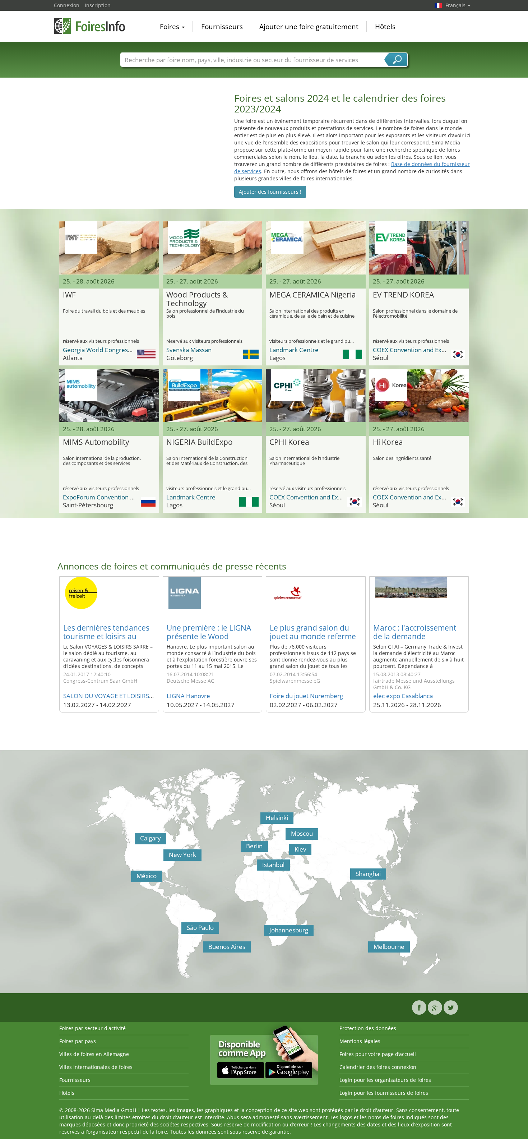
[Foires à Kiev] (291, 851)
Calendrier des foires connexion (377, 1067)
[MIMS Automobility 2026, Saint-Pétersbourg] (109, 395)
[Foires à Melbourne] (370, 949)
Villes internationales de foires (96, 1067)
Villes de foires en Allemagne (94, 1054)
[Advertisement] (140, 143)
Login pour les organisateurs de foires (385, 1079)
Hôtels (385, 26)
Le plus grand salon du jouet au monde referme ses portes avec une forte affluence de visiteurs (314, 641)
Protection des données (367, 1028)
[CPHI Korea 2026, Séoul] (316, 395)
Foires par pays (77, 1041)
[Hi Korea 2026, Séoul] (419, 395)
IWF (69, 295)
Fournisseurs (222, 26)
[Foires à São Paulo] (183, 930)
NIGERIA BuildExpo (199, 442)
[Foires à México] (133, 878)
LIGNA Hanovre (188, 696)
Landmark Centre (294, 350)
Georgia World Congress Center (107, 350)
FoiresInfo (90, 26)
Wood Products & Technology (197, 299)
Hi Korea (388, 442)
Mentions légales (359, 1041)
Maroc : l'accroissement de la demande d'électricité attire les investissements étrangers (419, 641)
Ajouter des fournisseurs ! (270, 191)
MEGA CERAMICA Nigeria (312, 295)
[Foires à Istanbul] (258, 867)
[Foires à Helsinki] (262, 820)
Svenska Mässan (189, 350)
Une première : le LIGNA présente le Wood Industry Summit (209, 636)
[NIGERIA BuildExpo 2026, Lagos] (213, 395)
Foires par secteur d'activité (92, 1028)
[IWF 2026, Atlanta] (109, 248)
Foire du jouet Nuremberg (306, 696)
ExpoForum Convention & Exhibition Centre (123, 497)
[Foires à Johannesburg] (266, 932)
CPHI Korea (289, 442)
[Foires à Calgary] (136, 840)
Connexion (66, 5)
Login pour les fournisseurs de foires (383, 1092)
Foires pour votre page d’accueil (377, 1054)
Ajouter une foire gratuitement (308, 26)
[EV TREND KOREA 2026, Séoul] (419, 248)
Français (456, 5)
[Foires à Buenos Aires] (205, 949)
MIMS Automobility (96, 442)
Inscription (98, 5)
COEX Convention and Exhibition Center (428, 350)
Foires (170, 26)
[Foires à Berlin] (242, 848)
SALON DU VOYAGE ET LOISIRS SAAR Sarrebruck (130, 696)
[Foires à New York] (165, 857)
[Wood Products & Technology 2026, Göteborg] (213, 248)
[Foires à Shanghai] (352, 876)
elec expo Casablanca (403, 696)
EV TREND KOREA (403, 295)
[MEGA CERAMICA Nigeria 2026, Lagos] (316, 248)
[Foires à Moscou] (287, 836)
